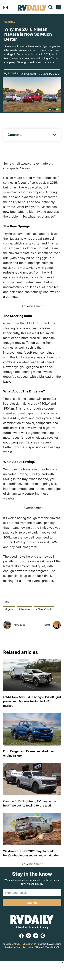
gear (9, 609)
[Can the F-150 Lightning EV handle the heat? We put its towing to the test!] (32, 779)
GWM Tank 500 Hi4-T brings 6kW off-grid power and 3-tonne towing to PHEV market (32, 701)
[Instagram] (28, 935)
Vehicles (9, 21)
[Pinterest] (43, 935)
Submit (32, 902)
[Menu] (58, 7)
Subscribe (21, 927)
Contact (33, 927)
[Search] (50, 7)
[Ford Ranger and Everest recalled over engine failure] (32, 729)
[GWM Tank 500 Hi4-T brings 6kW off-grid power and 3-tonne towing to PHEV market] (32, 675)
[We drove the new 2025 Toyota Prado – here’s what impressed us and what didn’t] (32, 829)
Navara (24, 609)
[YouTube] (35, 935)
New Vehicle (44, 609)
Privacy (44, 927)
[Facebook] (21, 935)
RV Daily (13, 73)
